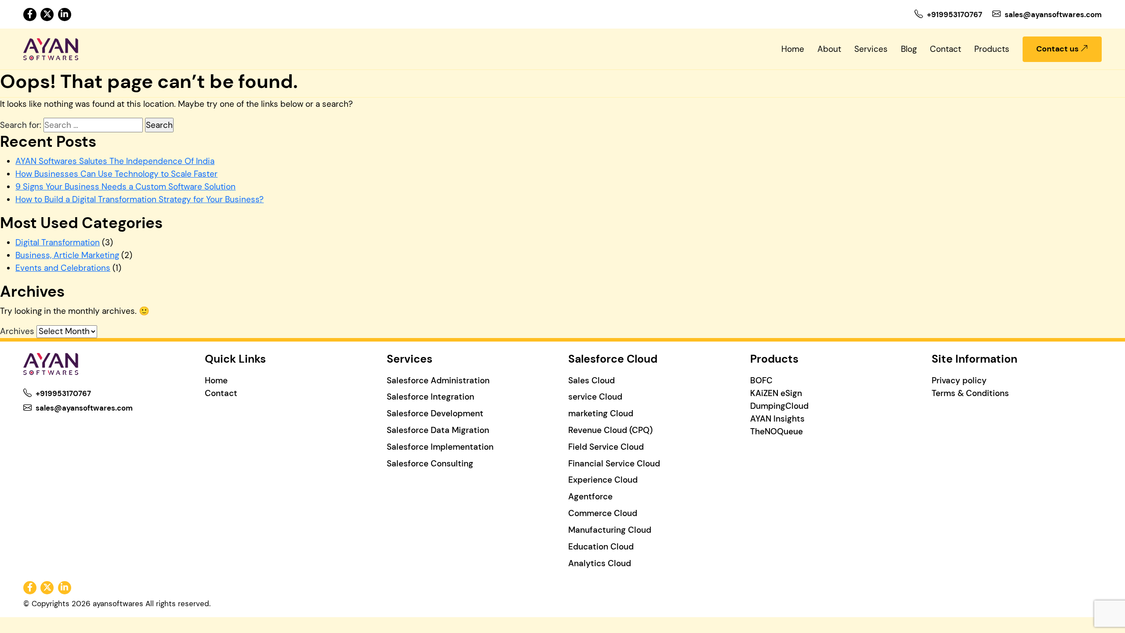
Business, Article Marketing (67, 255)
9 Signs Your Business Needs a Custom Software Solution (125, 186)
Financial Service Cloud (614, 463)
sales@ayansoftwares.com (1053, 14)
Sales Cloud (591, 380)
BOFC (761, 380)
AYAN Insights (777, 418)
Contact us (1058, 49)
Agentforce (590, 496)
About (829, 49)
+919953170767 (954, 14)
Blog (909, 49)
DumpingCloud (779, 405)
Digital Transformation (57, 242)
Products (991, 49)
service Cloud (595, 396)
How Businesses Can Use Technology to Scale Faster (116, 173)
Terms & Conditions (970, 393)
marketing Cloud (600, 413)
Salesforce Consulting (430, 463)
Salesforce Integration (430, 396)
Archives (17, 331)
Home (792, 49)
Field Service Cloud (606, 446)
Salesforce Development (435, 413)
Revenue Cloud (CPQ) (610, 430)
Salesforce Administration (438, 380)
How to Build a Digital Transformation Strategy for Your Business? (139, 199)
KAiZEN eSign (776, 393)
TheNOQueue (776, 431)
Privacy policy (959, 380)
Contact (945, 49)
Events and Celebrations (62, 267)
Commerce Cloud (602, 513)
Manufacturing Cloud (609, 529)
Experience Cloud (603, 479)
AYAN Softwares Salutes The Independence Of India (114, 161)
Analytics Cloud (599, 563)
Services (871, 49)
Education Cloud (601, 546)
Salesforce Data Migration (438, 430)
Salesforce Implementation (440, 446)
